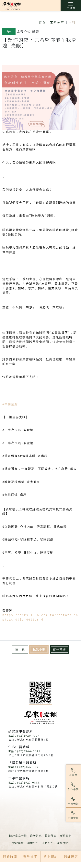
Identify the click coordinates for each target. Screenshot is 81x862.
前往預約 (59, 649)
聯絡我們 (63, 843)
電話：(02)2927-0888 (24, 782)
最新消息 (36, 835)
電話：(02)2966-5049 (24, 751)
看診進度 (18, 843)
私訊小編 (39, 649)
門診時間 (10, 856)
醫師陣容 (51, 835)
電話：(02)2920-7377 (24, 735)
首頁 (42, 22)
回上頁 (20, 649)
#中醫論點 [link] (10, 404)
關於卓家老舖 (18, 835)
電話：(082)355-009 (23, 767)
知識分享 (33, 843)
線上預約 (51, 856)
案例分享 (57, 22)
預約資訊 (66, 835)
